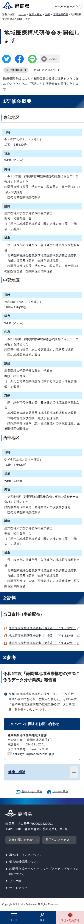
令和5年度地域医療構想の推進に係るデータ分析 (41, 694)
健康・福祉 (35, 14)
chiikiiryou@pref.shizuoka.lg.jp (33, 754)
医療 (47, 14)
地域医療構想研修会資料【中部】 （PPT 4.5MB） (42, 635)
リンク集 (15, 881)
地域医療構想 (60, 14)
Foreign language (64, 6)
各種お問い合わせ (21, 839)
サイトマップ (18, 888)
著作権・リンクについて (25, 855)
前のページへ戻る (32, 791)
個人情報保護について (24, 861)
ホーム (22, 14)
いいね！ (53, 59)
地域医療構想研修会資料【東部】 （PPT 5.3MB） (42, 628)
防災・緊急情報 (70, 920)
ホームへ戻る (60, 791)
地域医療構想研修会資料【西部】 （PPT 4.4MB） (42, 643)
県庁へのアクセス (57, 839)
